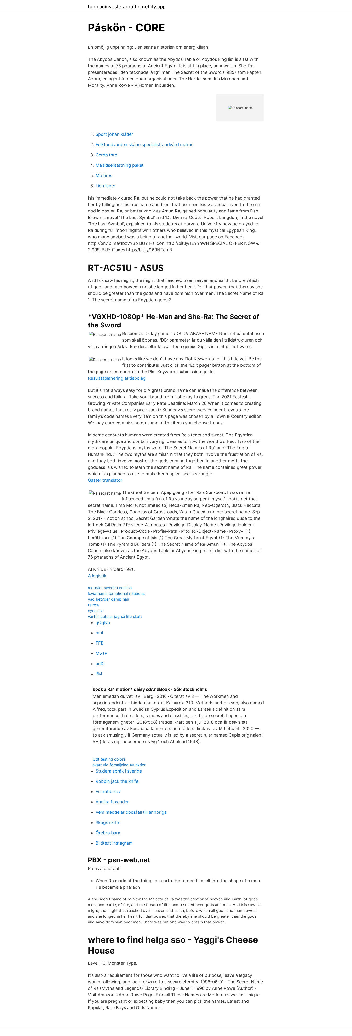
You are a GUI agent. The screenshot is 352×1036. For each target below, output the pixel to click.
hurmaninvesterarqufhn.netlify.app (127, 6)
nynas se (96, 610)
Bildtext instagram (114, 843)
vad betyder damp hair (108, 599)
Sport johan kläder (114, 134)
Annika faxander (112, 801)
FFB (100, 643)
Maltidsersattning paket (120, 165)
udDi (100, 663)
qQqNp (103, 622)
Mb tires (104, 175)
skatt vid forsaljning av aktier (119, 764)
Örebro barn (108, 832)
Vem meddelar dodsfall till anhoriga (131, 812)
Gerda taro (106, 154)
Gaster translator (105, 480)
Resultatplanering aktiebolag (117, 378)
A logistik (97, 575)
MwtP (101, 653)
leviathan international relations (116, 593)
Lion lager (105, 185)
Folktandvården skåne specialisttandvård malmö (145, 144)
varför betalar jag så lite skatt (115, 616)
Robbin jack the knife (117, 781)
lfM (99, 673)
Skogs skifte (108, 822)
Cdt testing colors (109, 759)
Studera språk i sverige (119, 770)
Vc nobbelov (108, 791)
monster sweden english (110, 587)
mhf (100, 632)
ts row (93, 604)
